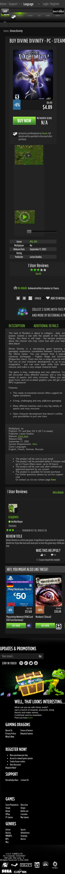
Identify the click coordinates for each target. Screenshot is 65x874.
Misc (7, 842)
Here (34, 444)
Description (17, 325)
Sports (23, 829)
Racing (8, 832)
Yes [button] (45, 555)
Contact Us (25, 779)
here (30, 718)
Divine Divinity (16, 30)
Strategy (24, 835)
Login (46, 4)
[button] (14, 4)
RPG (31, 241)
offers (5, 22)
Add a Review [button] (58, 492)
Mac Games (25, 817)
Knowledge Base (12, 779)
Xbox (39, 15)
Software (57, 15)
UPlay (8, 814)
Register (54, 4)
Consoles (24, 814)
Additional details (46, 325)
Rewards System (26, 733)
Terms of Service (26, 730)
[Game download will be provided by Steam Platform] (15, 134)
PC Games (9, 817)
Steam (44, 133)
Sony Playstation (12, 804)
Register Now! (11, 767)
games (5, 15)
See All (38, 273)
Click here (23, 436)
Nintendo (48, 15)
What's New (9, 736)
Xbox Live (24, 804)
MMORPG (9, 835)
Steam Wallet (19, 15)
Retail (8, 811)
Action (8, 829)
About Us (8, 730)
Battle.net (24, 811)
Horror (23, 838)
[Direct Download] (58, 626)
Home (3, 4)
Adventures (25, 832)
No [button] (55, 555)
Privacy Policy (10, 733)
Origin (23, 807)
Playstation (30, 15)
